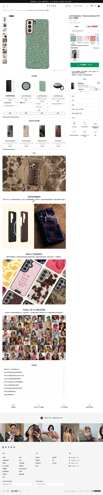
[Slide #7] (62, 70)
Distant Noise (26, 141)
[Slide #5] (86, 91)
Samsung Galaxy (10, 10)
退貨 (37, 466)
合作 (53, 460)
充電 (20, 457)
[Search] (7, 6)
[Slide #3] (57, 70)
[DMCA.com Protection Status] (96, 491)
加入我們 (54, 463)
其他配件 (4, 474)
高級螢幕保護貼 (10, 96)
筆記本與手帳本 (22, 468)
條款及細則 (67, 491)
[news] (91, 6)
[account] (95, 6)
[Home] (51, 6)
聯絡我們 (38, 460)
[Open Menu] (3, 6)
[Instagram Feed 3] (88, 432)
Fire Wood (58, 141)
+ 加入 (96, 89)
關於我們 (54, 457)
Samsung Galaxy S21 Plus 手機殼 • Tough (10, 144)
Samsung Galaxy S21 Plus (20, 10)
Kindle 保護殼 (5, 466)
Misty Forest (42, 141)
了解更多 (97, 48)
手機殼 (3, 10)
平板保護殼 (21, 463)
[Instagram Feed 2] (70, 432)
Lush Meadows (26, 96)
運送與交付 (38, 463)
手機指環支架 (5, 460)
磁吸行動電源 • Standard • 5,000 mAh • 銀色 (42, 99)
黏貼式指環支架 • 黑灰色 (26, 98)
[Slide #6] (61, 70)
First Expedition (10, 141)
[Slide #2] (56, 70)
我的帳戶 (38, 457)
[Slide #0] (80, 91)
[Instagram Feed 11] (14, 432)
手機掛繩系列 (5, 471)
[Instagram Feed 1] (51, 432)
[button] (72, 21)
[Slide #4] (85, 91)
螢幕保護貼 (21, 474)
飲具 (20, 460)
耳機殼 (4, 463)
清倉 (3, 477)
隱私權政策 (73, 491)
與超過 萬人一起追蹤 (53, 417)
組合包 (92, 26)
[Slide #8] (63, 70)
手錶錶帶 (4, 468)
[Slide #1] (55, 70)
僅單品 (76, 26)
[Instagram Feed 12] (33, 432)
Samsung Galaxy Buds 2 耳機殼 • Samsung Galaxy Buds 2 (58, 99)
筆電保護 (21, 466)
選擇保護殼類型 (74, 47)
